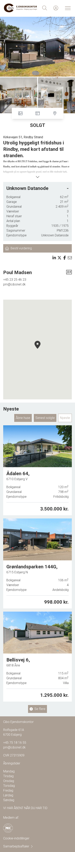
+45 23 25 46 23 (14, 279)
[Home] (21, 8)
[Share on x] (59, 258)
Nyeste (65, 418)
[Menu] (67, 8)
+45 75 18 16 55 (14, 742)
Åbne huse (23, 418)
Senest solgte (45, 418)
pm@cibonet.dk (14, 284)
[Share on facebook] (65, 258)
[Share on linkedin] (54, 258)
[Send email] (70, 258)
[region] (37, 349)
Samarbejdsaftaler (16, 846)
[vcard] (69, 272)
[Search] (45, 8)
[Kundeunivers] (56, 8)
